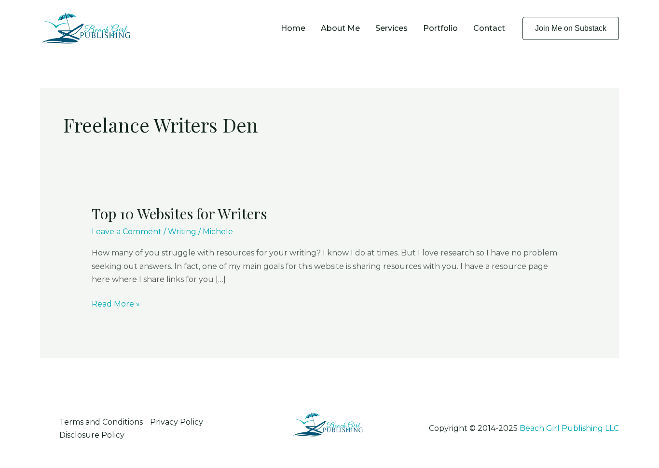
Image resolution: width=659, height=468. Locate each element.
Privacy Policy (176, 422)
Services (391, 28)
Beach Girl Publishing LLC (569, 428)
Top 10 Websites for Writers (179, 213)
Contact (489, 28)
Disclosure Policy (91, 435)
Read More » (116, 304)
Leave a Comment (127, 231)
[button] (570, 28)
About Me (340, 28)
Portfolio (440, 28)
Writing (182, 231)
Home (293, 28)
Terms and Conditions (101, 422)
